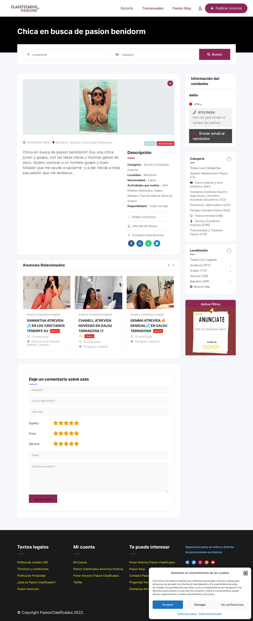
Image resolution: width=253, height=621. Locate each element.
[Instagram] (200, 562)
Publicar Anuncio (229, 8)
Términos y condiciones (33, 569)
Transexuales (153, 8)
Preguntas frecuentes (143, 582)
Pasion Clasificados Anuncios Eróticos (98, 569)
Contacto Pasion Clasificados (148, 575)
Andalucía (200, 265)
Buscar (217, 54)
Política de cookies (187, 613)
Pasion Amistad (209, 215)
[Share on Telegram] (157, 243)
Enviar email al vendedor (208, 136)
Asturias (199, 276)
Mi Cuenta (80, 562)
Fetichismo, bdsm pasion (210, 205)
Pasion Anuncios (28, 589)
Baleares (199, 281)
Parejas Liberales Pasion (210, 210)
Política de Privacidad (210, 613)
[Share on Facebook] (131, 243)
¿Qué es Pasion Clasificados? (36, 582)
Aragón (198, 270)
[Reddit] (206, 562)
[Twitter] (194, 562)
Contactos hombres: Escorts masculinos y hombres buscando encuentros (208, 195)
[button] (245, 573)
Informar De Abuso (144, 226)
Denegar (200, 604)
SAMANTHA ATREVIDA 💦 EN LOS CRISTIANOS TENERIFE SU (46, 326)
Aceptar (167, 604)
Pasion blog (181, 8)
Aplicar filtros (210, 304)
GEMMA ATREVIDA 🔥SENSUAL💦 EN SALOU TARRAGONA (148, 326)
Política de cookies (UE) (32, 562)
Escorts (127, 8)
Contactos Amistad (141, 589)
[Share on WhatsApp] (148, 243)
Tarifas (77, 582)
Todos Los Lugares (203, 259)
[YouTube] (213, 562)
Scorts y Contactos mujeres (43, 314)
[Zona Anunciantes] (200, 8)
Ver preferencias (232, 604)
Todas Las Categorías (205, 168)
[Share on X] (140, 243)
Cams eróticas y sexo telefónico (206, 184)
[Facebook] (187, 562)
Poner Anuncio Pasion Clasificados (96, 575)
